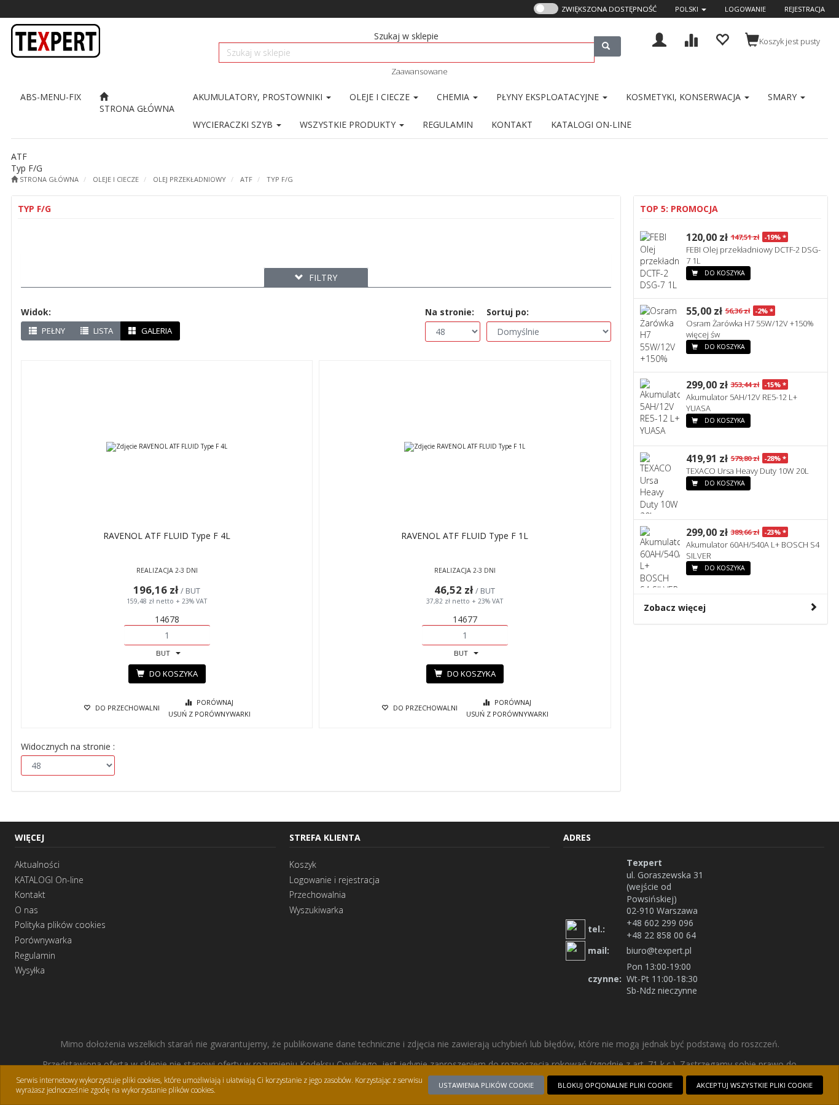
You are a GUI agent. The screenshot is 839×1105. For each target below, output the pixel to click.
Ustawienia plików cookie (486, 1085)
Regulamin (35, 955)
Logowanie (745, 9)
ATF (246, 179)
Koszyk (302, 864)
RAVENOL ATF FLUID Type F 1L (464, 535)
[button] (691, 9)
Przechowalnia (317, 894)
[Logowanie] (659, 38)
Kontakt (30, 894)
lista (102, 330)
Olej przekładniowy (189, 179)
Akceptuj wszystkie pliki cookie (755, 1085)
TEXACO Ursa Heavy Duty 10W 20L (747, 470)
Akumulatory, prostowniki (259, 97)
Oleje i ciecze (116, 179)
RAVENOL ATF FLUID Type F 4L (166, 535)
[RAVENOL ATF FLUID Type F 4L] (167, 447)
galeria (155, 330)
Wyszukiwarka (316, 910)
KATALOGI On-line (49, 880)
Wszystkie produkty (349, 124)
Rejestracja (804, 9)
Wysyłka (30, 970)
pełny (52, 330)
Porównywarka (43, 940)
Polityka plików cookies (60, 924)
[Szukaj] (607, 46)
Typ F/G (280, 179)
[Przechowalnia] (722, 38)
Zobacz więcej (675, 607)
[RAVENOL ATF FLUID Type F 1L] (465, 447)
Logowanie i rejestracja (334, 880)
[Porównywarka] (691, 38)
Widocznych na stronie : (68, 746)
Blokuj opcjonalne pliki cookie (615, 1085)
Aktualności (37, 864)
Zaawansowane (419, 71)
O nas (26, 910)
